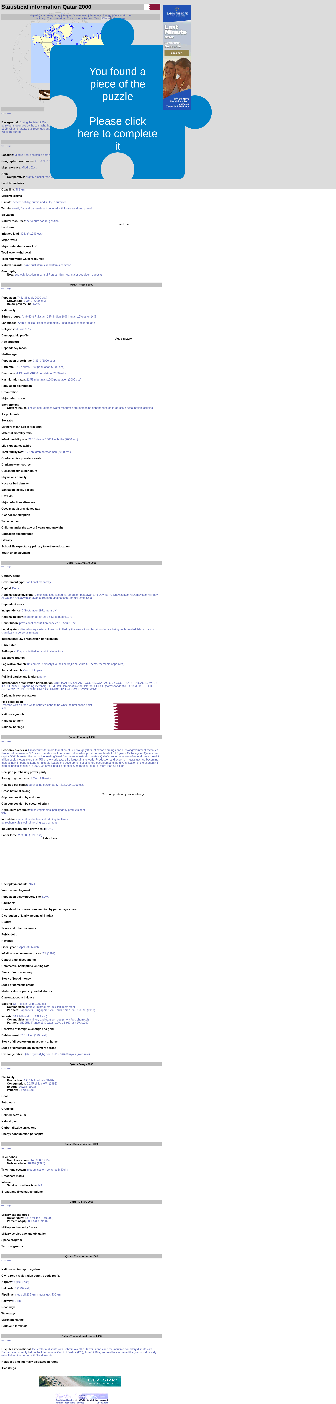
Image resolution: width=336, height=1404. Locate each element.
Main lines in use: (18, 1160)
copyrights (70, 1403)
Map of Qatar (37, 15)
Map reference (10, 167)
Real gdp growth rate (15, 778)
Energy (107, 15)
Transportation (56, 18)
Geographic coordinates (17, 161)
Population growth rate (16, 360)
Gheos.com (102, 1403)
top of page (6, 113)
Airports (6, 1281)
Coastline (7, 189)
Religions (7, 329)
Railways (7, 1300)
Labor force (9, 835)
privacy (80, 1403)
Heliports (7, 1288)
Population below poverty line (21, 896)
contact (59, 1403)
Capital (6, 588)
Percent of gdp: (17, 1221)
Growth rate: (15, 300)
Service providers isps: (22, 1185)
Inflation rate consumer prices (21, 953)
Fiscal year (8, 947)
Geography (53, 15)
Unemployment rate (14, 884)
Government (80, 15)
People (66, 15)
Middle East (29, 167)
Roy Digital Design (65, 1400)
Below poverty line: (19, 303)
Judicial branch (11, 670)
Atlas (82, 1397)
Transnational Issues (79, 18)
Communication (122, 15)
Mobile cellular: (17, 1163)
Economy (95, 15)
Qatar (73, 284)
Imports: (12, 1089)
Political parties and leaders (19, 676)
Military (40, 18)
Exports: (12, 1086)
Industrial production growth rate (23, 828)
